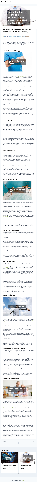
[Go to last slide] (2, 462)
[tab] (17, 473)
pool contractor (5, 216)
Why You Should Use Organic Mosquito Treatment (28, 443)
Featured (4, 27)
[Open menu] (35, 2)
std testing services (18, 236)
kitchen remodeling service (8, 407)
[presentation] (9, 457)
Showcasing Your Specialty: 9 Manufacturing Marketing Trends (9, 467)
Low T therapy (5, 86)
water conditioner (6, 267)
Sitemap (23, 480)
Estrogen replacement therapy (21, 76)
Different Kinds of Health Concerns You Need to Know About (8, 443)
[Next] (34, 462)
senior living (5, 352)
